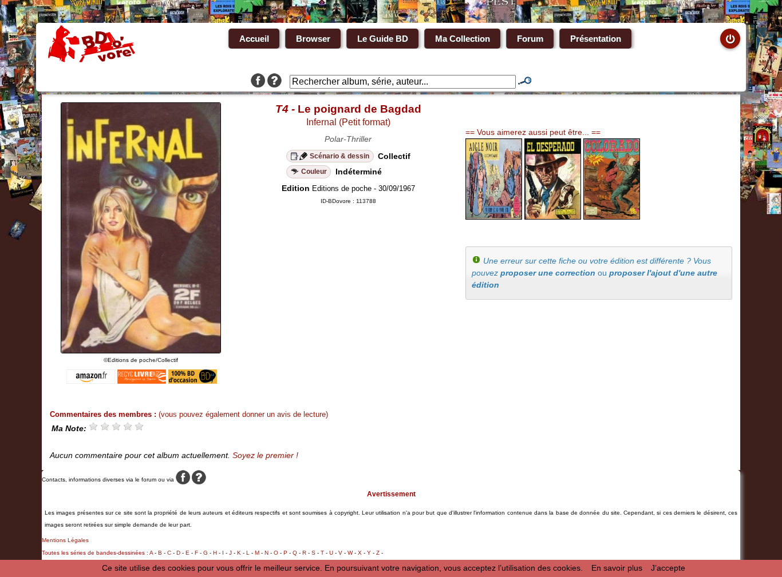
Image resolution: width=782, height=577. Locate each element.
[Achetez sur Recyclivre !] (141, 380)
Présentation (595, 38)
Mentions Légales (65, 540)
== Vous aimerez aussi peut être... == (533, 132)
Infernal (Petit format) (348, 122)
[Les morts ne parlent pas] (552, 216)
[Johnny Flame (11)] (611, 216)
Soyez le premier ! (265, 455)
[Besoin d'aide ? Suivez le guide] (274, 81)
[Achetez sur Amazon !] (90, 380)
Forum (530, 38)
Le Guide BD (382, 38)
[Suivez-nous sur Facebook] (258, 81)
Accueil (254, 38)
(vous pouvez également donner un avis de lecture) (243, 414)
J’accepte (668, 567)
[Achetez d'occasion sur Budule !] (192, 380)
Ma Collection (462, 38)
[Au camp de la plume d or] (493, 216)
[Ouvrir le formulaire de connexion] (730, 39)
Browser (313, 38)
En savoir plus (616, 567)
